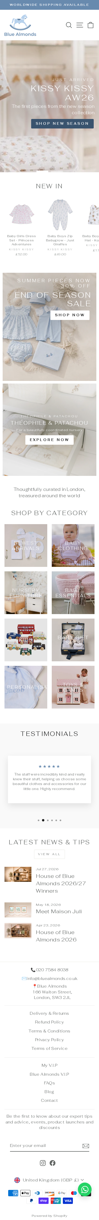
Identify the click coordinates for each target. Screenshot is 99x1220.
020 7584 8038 (52, 969)
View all (49, 854)
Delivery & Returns (49, 1013)
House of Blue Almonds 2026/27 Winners (61, 883)
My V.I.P (49, 1065)
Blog (49, 1091)
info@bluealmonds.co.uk (52, 978)
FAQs (49, 1082)
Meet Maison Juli (59, 911)
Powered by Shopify (49, 1215)
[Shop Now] (49, 327)
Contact (49, 1100)
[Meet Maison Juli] (17, 910)
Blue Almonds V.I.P (49, 1074)
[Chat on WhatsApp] (85, 1189)
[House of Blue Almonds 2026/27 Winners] (17, 874)
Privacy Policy (49, 1039)
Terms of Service (49, 1048)
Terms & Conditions (49, 1031)
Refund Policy (49, 1022)
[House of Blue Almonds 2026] (17, 930)
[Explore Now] (49, 430)
